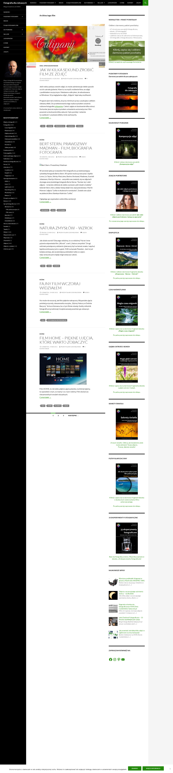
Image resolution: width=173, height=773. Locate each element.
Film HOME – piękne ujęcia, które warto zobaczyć (66, 340)
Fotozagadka (8, 153)
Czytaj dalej (45, 117)
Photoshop (8, 192)
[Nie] (170, 769)
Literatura (7, 167)
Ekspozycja (8, 130)
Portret (7, 144)
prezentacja (60, 126)
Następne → (73, 415)
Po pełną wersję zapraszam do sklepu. (126, 278)
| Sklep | (138, 3)
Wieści (6, 232)
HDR (6, 181)
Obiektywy (8, 218)
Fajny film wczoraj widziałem (60, 285)
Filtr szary (9, 212)
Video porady (9, 147)
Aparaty (7, 215)
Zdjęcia (79, 126)
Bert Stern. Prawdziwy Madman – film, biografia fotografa (66, 148)
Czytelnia (7, 170)
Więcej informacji (153, 768)
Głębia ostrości (9, 133)
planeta (58, 405)
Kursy (5, 164)
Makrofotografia (10, 136)
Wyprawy (7, 238)
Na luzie (100, 3)
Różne (42, 140)
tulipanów (59, 106)
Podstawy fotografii (47, 3)
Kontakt (130, 3)
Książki (7, 173)
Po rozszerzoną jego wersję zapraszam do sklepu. (126, 221)
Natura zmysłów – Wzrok (66, 228)
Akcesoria (8, 207)
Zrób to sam (7, 249)
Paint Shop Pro (9, 190)
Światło (6, 226)
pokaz (50, 126)
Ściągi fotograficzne (73, 3)
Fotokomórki (8, 150)
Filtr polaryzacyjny (11, 209)
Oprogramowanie (51, 66)
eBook (61, 3)
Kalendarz (7, 159)
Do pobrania (88, 3)
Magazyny (8, 176)
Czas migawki (9, 128)
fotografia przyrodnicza (57, 320)
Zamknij (135, 768)
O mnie (122, 3)
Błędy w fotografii (9, 122)
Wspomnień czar (9, 235)
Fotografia (7, 125)
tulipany (71, 126)
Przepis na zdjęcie (9, 198)
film (43, 126)
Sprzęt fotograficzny (10, 204)
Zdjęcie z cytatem (9, 246)
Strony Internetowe (10, 223)
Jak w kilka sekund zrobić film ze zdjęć (67, 71)
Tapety (6, 229)
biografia (45, 210)
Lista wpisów (112, 3)
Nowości (33, 3)
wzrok (56, 266)
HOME (50, 405)
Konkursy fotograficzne (11, 161)
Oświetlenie (8, 142)
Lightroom (8, 187)
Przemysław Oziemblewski (73, 78)
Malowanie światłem (11, 139)
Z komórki (7, 240)
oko (49, 266)
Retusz (7, 195)
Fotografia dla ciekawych (15, 3)
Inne (41, 66)
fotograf (61, 210)
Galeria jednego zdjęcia (11, 156)
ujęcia (66, 405)
